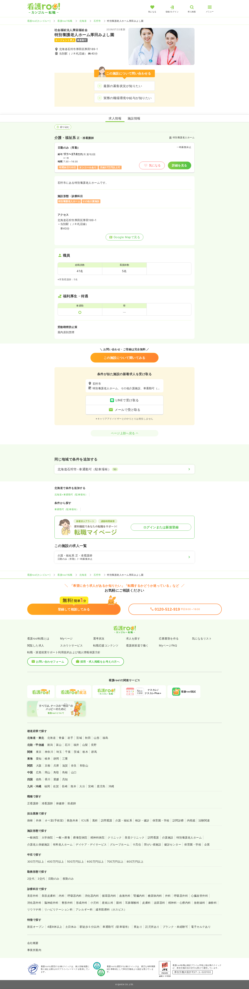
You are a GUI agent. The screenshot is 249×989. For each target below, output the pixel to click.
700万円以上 (115, 861)
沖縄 (111, 786)
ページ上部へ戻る (123, 433)
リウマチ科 (34, 909)
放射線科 (199, 902)
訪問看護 (106, 820)
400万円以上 (55, 861)
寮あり (138, 926)
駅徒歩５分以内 (89, 926)
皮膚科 (146, 902)
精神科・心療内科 (179, 902)
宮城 (79, 737)
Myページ (66, 638)
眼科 (119, 902)
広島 (39, 772)
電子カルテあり (201, 926)
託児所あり (152, 926)
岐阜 (47, 758)
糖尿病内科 (155, 895)
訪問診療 (178, 820)
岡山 (47, 772)
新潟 (50, 744)
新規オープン (35, 926)
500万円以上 (75, 861)
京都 (47, 765)
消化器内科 (92, 895)
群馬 (94, 751)
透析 (95, 820)
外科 (168, 895)
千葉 (68, 751)
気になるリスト (202, 638)
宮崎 (91, 786)
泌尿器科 (159, 902)
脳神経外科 (51, 902)
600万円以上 (95, 861)
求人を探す (133, 638)
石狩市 (97, 20)
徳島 (39, 779)
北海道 (83, 20)
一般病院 (33, 837)
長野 (94, 744)
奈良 (74, 765)
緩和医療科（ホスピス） (111, 909)
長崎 (65, 786)
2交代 (30, 878)
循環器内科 (109, 895)
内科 (61, 895)
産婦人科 (107, 902)
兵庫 (56, 765)
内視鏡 (191, 820)
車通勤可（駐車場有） (66, 509)
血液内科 (125, 895)
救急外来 (72, 820)
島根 (65, 772)
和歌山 (84, 765)
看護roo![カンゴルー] (38, 20)
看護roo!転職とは (38, 638)
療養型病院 (80, 837)
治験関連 (204, 820)
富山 (59, 744)
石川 (67, 744)
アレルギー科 (84, 909)
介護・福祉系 (123, 820)
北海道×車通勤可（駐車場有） (71, 494)
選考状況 (98, 638)
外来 (39, 820)
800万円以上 (135, 861)
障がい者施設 (152, 844)
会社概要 (33, 943)
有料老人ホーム (63, 844)
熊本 (73, 786)
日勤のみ (54, 878)
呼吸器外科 (181, 895)
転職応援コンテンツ (105, 645)
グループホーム (120, 844)
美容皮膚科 (49, 895)
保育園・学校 (161, 820)
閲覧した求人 (35, 645)
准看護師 (47, 803)
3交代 (41, 878)
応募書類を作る (169, 638)
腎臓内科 (139, 895)
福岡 (47, 786)
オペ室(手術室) (54, 820)
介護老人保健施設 (38, 844)
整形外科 (67, 902)
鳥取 (56, 772)
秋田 (88, 737)
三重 (65, 758)
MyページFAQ (168, 645)
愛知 (39, 758)
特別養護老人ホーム (189, 837)
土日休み (71, 926)
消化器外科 (34, 902)
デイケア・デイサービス (91, 844)
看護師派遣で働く (137, 645)
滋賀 (65, 765)
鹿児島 (101, 786)
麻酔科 (212, 902)
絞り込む (64, 126)
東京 (39, 751)
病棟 (30, 820)
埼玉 (59, 751)
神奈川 (49, 751)
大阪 (39, 765)
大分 (82, 786)
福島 (105, 737)
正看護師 (33, 803)
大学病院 (47, 837)
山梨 (85, 744)
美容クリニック (134, 837)
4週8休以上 (54, 926)
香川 (47, 779)
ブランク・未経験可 (175, 926)
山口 (74, 772)
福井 (76, 744)
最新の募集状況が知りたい (122, 86)
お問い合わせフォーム (50, 661)
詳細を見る (179, 165)
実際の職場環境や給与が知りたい (127, 98)
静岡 (56, 758)
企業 (207, 844)
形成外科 (81, 902)
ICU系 (85, 820)
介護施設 (167, 837)
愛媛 (56, 779)
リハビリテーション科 (58, 909)
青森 (61, 737)
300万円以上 (35, 861)
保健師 (60, 803)
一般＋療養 (63, 837)
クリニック (115, 837)
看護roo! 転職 (64, 20)
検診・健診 (142, 820)
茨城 (76, 751)
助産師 (72, 803)
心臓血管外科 (199, 895)
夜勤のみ (68, 878)
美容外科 (33, 895)
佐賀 (56, 786)
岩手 (70, 737)
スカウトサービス (71, 645)
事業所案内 (34, 950)
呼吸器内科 (75, 895)
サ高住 (137, 844)
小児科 (94, 902)
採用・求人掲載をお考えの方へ (100, 661)
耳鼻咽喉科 (132, 902)
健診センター (172, 844)
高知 (65, 779)
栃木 (85, 751)
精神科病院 (97, 837)
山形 (96, 737)
